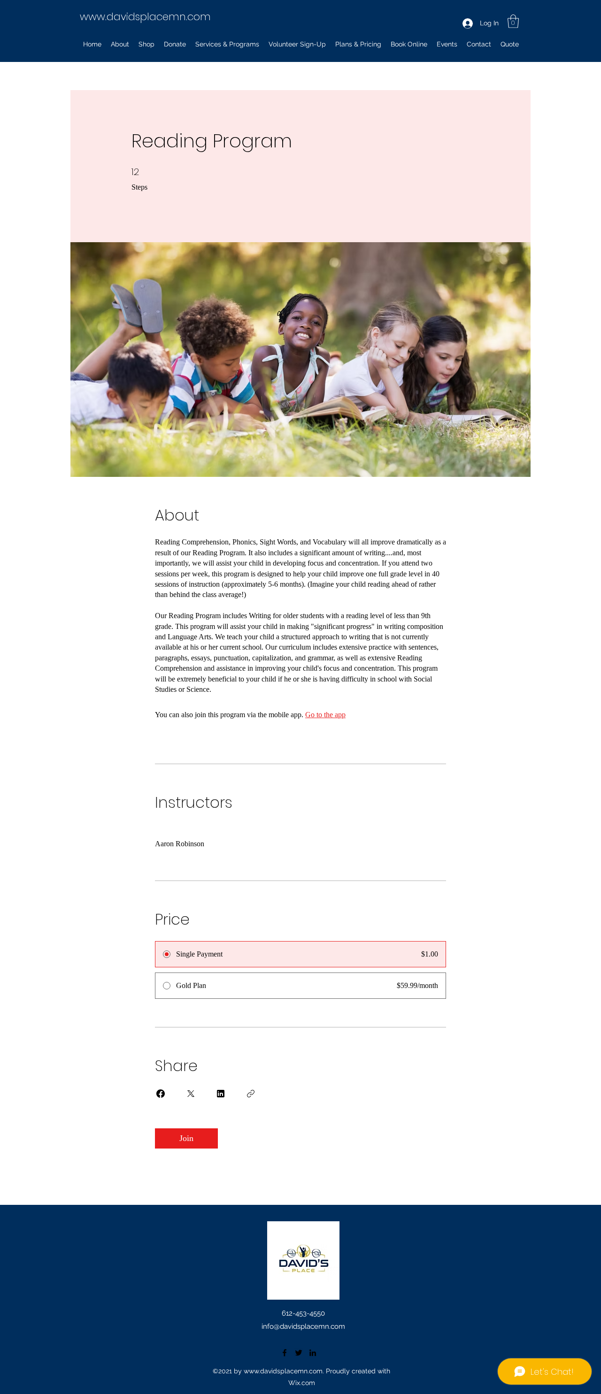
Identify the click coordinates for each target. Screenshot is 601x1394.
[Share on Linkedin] (220, 1093)
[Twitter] (298, 1352)
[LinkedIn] (312, 1352)
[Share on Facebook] (160, 1093)
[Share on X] (190, 1093)
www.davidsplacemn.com (145, 16)
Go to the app (325, 715)
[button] (513, 21)
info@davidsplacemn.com (303, 1326)
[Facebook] (284, 1352)
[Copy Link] (250, 1093)
